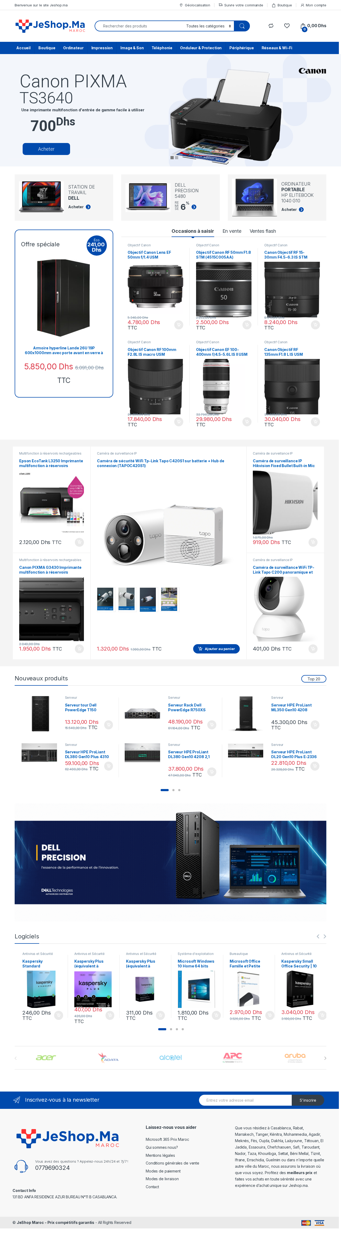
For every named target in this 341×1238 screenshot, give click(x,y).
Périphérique (241, 48)
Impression (102, 48)
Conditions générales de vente (172, 1163)
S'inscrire (308, 1100)
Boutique (285, 5)
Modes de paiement (163, 1171)
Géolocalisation (197, 5)
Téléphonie (162, 48)
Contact (152, 1186)
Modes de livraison (162, 1178)
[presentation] (325, 1058)
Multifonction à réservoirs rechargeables (50, 453)
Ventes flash (263, 231)
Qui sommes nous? (162, 1147)
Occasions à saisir (193, 231)
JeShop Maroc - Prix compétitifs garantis (55, 1222)
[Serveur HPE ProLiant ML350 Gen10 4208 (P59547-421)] (247, 714)
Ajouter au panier (177, 324)
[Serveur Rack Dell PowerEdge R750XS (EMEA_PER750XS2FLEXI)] (144, 714)
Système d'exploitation (195, 954)
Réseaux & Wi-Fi (277, 48)
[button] (165, 790)
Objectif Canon (139, 245)
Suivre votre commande (243, 5)
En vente (231, 231)
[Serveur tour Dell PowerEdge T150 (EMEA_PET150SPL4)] (41, 714)
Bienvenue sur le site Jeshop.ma (41, 5)
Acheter (46, 149)
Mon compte (316, 5)
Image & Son (132, 48)
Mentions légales (160, 1155)
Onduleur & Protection (201, 48)
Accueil (23, 48)
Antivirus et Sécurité (37, 954)
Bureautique (239, 954)
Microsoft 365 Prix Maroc (167, 1139)
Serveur (71, 698)
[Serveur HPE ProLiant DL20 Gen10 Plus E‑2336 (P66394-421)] (247, 750)
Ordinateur (73, 48)
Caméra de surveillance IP (117, 453)
